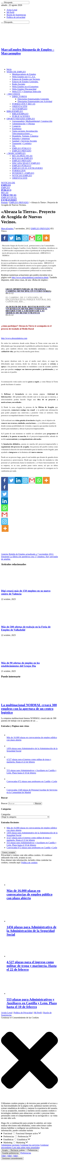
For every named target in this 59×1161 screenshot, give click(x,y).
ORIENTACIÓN (19, 106)
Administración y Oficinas (23, 123)
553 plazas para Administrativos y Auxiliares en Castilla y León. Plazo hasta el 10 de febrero (31, 771)
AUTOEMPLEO (19, 109)
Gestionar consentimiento (12, 1158)
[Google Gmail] (32, 238)
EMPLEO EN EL (9, 198)
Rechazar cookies (18, 1150)
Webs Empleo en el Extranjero (25, 86)
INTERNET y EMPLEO (23, 173)
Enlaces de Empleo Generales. (25, 81)
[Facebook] (4, 238)
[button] (29, 1060)
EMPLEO (6, 188)
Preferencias (33, 1150)
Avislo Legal (6, 1012)
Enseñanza (16, 128)
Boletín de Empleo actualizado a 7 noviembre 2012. (27, 554)
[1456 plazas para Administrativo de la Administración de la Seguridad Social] (9, 746)
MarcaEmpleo (7, 228)
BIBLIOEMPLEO (15, 111)
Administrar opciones (10, 1145)
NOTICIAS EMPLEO (22, 175)
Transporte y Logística (21, 143)
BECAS (8, 193)
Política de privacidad (16, 17)
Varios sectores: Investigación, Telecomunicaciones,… (25, 132)
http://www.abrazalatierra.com (14, 338)
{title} (3, 1156)
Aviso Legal (12, 10)
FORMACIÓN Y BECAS (23, 104)
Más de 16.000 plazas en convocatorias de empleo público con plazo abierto (29, 894)
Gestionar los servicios (30, 1145)
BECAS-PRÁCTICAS (22, 156)
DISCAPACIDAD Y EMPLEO (26, 163)
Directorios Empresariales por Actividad (35, 101)
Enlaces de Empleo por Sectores (26, 79)
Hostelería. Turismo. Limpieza (25, 136)
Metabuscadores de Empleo (24, 74)
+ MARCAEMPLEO (16, 153)
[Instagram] (25, 238)
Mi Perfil (10, 12)
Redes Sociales (18, 84)
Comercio (16, 126)
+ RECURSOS (13, 94)
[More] (46, 238)
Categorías (5, 814)
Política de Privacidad (23, 1012)
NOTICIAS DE (8, 184)
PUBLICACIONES (21, 116)
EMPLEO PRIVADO (21, 151)
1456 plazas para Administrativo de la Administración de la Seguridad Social (31, 930)
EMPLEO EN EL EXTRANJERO (27, 168)
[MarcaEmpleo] (14, 64)
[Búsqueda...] (2, 3)
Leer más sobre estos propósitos (26, 1147)
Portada (4, 202)
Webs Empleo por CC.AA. (24, 77)
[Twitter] (11, 238)
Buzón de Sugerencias (16, 15)
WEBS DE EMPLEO (16, 72)
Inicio (9, 69)
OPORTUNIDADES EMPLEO (21, 119)
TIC (14, 146)
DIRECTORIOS (19, 96)
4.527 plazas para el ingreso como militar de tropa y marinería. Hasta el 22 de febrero (29, 760)
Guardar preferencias (10, 1153)
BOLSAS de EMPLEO (22, 158)
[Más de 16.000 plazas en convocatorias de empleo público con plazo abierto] (9, 735)
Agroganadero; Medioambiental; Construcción (32, 121)
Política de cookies (29, 862)
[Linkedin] (18, 238)
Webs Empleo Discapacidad (24, 89)
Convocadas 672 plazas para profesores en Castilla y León (32, 781)
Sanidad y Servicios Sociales (24, 141)
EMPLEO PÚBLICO (21, 148)
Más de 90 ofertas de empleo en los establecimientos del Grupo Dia (20, 664)
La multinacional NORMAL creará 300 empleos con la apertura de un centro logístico (29, 708)
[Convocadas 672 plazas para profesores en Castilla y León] (9, 779)
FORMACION (19, 170)
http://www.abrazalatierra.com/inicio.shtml (30, 277)
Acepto (5, 1150)
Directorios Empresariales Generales (33, 99)
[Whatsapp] (38, 238)
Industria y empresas (21, 138)
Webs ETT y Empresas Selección (26, 91)
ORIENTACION (19, 178)
